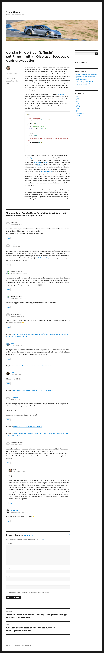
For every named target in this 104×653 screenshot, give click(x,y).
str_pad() (33, 158)
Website (9, 584)
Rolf (12, 343)
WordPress (79, 117)
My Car (78, 105)
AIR (77, 96)
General (78, 103)
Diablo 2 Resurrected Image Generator (86, 74)
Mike (13, 373)
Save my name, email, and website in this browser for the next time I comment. (29, 592)
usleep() (39, 165)
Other (77, 108)
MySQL (78, 107)
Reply (8, 238)
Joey (7, 71)
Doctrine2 (78, 100)
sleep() (16, 81)
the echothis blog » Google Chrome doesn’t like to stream (32, 366)
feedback (8, 78)
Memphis (28, 535)
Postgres (78, 112)
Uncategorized (80, 113)
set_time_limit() (46, 171)
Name (8, 568)
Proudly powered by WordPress (22, 645)
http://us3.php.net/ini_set (43, 258)
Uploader (78, 115)
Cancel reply (69, 535)
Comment (9, 543)
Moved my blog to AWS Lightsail (84, 81)
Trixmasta (14, 397)
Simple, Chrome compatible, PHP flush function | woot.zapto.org (34, 390)
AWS (77, 98)
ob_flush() (37, 162)
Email (8, 576)
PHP (7, 76)
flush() (46, 162)
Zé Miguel (14, 510)
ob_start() (61, 94)
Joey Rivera (13, 12)
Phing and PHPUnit (81, 79)
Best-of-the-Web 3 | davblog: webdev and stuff (27, 426)
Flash (77, 101)
